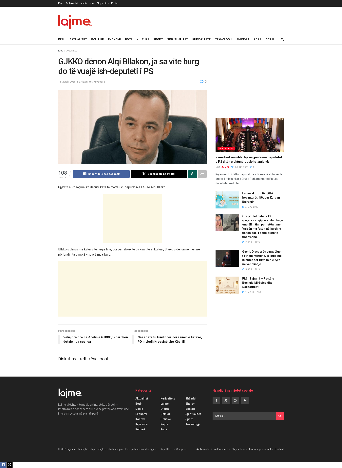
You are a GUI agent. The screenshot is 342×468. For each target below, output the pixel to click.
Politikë (97, 39)
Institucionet (87, 3)
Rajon (164, 424)
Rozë (257, 39)
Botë (128, 39)
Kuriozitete (201, 39)
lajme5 (225, 167)
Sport (158, 39)
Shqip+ (190, 403)
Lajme (165, 403)
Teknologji (223, 39)
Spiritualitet (177, 39)
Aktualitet (78, 39)
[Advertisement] (132, 218)
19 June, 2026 (240, 167)
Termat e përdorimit (260, 449)
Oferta (165, 408)
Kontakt (115, 3)
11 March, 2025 (66, 81)
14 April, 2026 (252, 269)
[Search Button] (282, 39)
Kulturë (143, 39)
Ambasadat (72, 3)
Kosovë (140, 419)
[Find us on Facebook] (216, 400)
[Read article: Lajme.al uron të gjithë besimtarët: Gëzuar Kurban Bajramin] (227, 199)
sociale (190, 408)
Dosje (269, 39)
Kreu (60, 3)
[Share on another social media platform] (202, 174)
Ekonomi (114, 39)
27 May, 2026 (251, 207)
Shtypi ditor (103, 3)
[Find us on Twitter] (226, 400)
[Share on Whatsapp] (192, 174)
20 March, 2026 (252, 292)
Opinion (166, 414)
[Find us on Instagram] (235, 400)
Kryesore (99, 81)
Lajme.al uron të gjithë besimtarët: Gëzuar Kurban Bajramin (261, 198)
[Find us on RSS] (245, 400)
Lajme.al (71, 449)
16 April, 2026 (252, 242)
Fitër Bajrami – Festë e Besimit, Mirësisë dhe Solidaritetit (258, 283)
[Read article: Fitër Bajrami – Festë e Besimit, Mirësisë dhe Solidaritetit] (227, 285)
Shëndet (243, 39)
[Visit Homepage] (75, 20)
